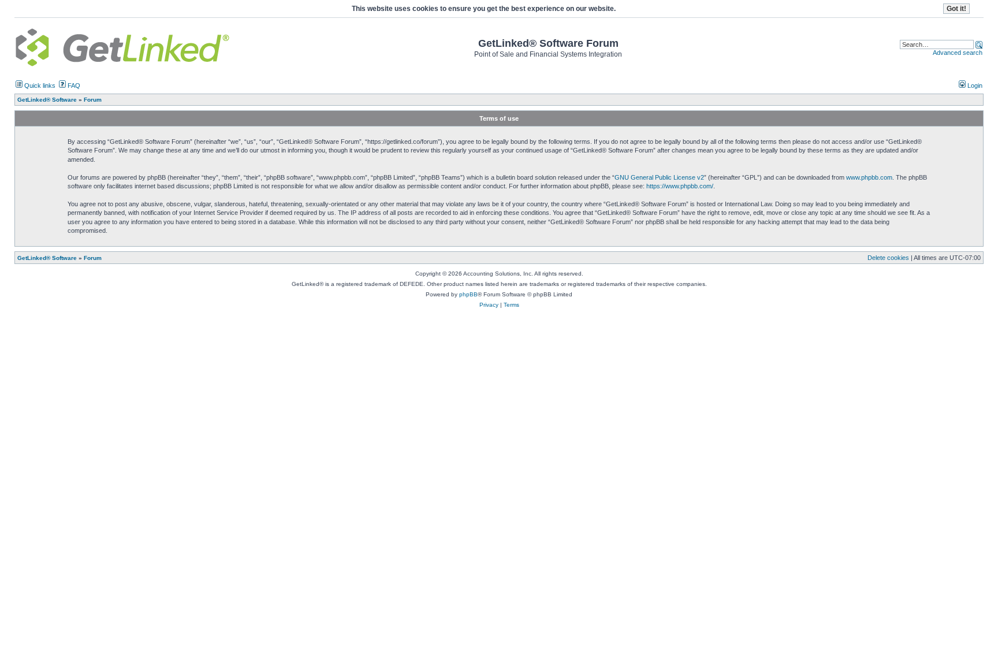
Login (974, 85)
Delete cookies (888, 257)
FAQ (73, 85)
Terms (511, 305)
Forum (93, 258)
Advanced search (957, 52)
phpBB (468, 294)
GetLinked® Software (47, 258)
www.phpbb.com (869, 177)
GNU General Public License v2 (659, 177)
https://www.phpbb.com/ (679, 186)
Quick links (39, 85)
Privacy (488, 305)
